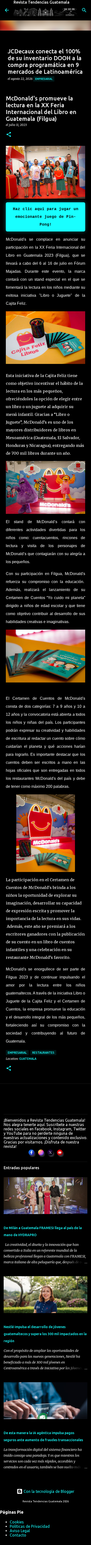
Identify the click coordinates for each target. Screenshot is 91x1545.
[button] (9, 134)
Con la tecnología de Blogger (48, 1491)
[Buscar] (84, 10)
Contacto (18, 1535)
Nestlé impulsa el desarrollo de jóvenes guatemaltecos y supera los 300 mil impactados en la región (45, 1334)
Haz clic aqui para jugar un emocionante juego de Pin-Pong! (45, 217)
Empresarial (43, 78)
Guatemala (27, 1058)
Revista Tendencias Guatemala (41, 2)
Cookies (17, 1522)
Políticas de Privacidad (30, 1526)
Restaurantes (43, 1052)
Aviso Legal (20, 1531)
